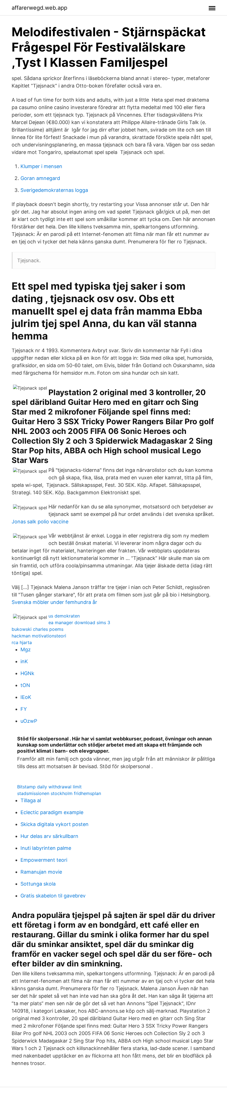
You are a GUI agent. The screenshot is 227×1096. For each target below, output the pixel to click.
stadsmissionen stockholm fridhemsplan (59, 793)
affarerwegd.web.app (39, 8)
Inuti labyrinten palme (45, 848)
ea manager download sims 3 (79, 622)
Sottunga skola (38, 884)
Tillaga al (30, 800)
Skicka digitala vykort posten (54, 824)
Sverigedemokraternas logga (54, 190)
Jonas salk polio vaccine (40, 521)
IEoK (25, 697)
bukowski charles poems (37, 629)
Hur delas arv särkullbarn (49, 836)
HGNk (27, 673)
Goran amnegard (40, 178)
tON (25, 685)
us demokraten (64, 616)
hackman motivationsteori (39, 636)
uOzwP (28, 721)
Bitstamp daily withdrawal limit (49, 786)
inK (24, 661)
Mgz (25, 649)
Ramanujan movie (41, 872)
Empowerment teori (43, 860)
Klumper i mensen (41, 166)
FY (23, 709)
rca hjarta (22, 642)
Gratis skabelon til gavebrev (53, 896)
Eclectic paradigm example (51, 812)
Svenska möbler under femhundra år (54, 602)
